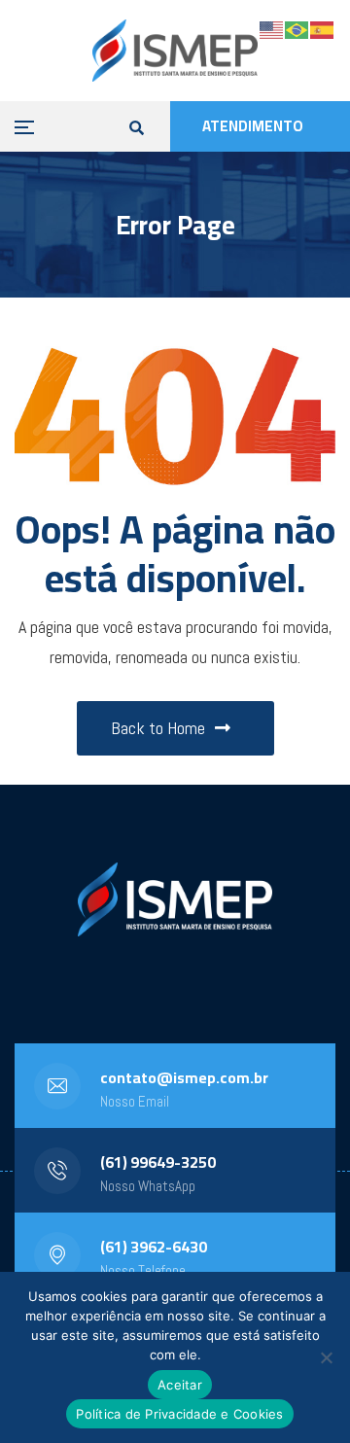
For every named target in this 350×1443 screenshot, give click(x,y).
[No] (325, 1357)
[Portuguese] (297, 29)
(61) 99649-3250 (158, 1162)
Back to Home (158, 728)
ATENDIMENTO (252, 126)
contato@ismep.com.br (184, 1077)
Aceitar (180, 1384)
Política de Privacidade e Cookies (179, 1414)
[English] (272, 29)
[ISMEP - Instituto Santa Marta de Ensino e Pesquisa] (175, 50)
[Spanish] (322, 29)
